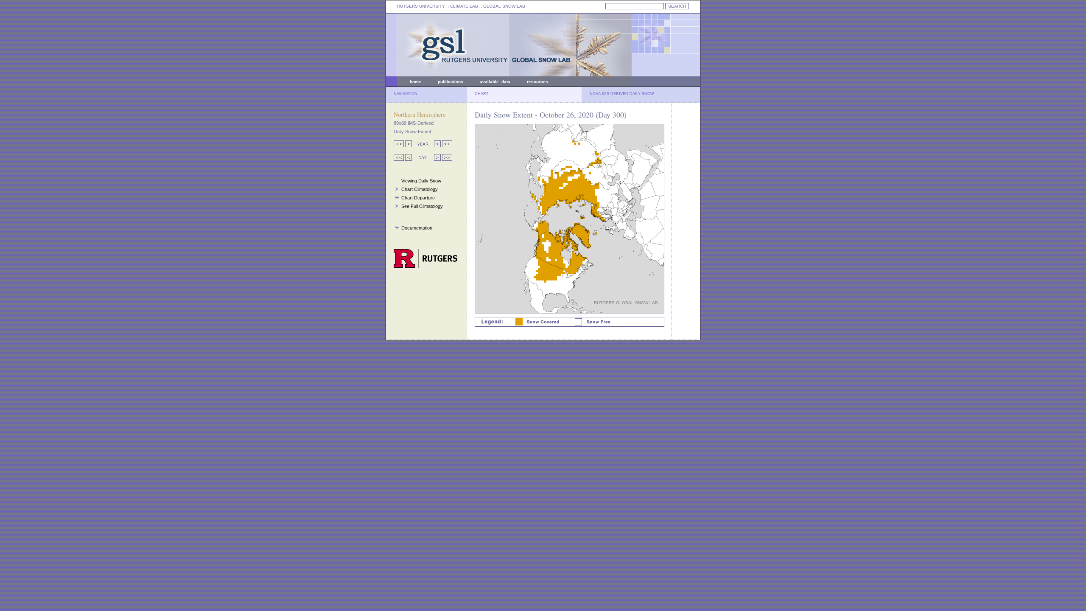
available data (495, 81)
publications (450, 81)
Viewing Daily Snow (421, 180)
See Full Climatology (422, 206)
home (415, 81)
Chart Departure (418, 197)
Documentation (416, 227)
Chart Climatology (419, 189)
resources (537, 81)
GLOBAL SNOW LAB (504, 6)
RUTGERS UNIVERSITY (421, 6)
